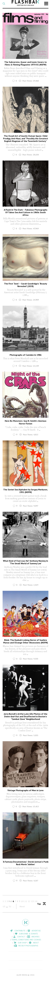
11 (25, 901)
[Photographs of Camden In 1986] (26, 329)
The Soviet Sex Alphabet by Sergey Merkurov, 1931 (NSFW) (25, 490)
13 (32, 901)
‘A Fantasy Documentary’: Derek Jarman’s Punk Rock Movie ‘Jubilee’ (25, 863)
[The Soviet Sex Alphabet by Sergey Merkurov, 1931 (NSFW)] (26, 463)
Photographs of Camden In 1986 (25, 355)
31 (10, 906)
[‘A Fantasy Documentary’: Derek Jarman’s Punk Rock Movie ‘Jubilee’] (26, 835)
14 (36, 901)
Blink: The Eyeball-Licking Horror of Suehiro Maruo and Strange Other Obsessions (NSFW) (25, 641)
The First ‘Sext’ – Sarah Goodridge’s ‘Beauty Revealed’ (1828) (25, 285)
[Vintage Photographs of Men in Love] (26, 764)
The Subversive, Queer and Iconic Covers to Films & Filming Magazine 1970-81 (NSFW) (25, 63)
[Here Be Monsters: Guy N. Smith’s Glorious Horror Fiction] (26, 395)
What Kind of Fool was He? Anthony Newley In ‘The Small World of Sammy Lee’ (25, 562)
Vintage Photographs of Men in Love (25, 790)
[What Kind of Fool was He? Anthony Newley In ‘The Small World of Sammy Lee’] (26, 535)
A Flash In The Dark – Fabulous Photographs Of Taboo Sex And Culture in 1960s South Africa (25, 212)
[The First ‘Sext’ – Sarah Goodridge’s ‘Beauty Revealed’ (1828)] (26, 257)
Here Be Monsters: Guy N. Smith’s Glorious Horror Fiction (25, 422)
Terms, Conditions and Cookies (26, 939)
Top (39, 903)
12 (29, 901)
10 (22, 901)
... (45, 76)
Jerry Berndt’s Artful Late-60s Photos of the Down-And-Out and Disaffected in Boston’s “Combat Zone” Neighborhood (25, 716)
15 (4, 906)
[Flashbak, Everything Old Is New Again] (25, 3)
